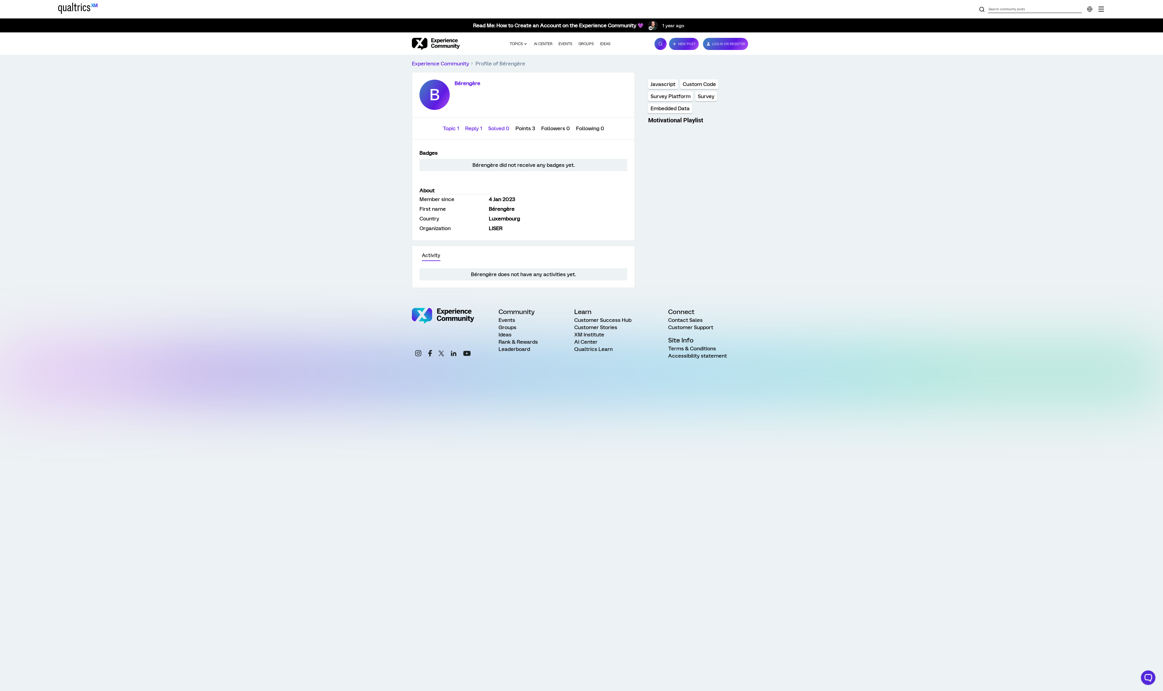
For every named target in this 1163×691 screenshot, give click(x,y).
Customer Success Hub (602, 320)
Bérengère (467, 83)
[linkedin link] (453, 354)
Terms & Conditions (692, 349)
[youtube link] (467, 354)
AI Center (543, 44)
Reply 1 (474, 128)
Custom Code (699, 84)
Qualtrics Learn (593, 349)
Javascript (663, 84)
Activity (431, 255)
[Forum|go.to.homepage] (436, 44)
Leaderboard (514, 349)
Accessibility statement (697, 356)
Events (565, 44)
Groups (586, 44)
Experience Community (440, 64)
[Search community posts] (982, 9)
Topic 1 (451, 128)
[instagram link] (418, 354)
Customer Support (690, 327)
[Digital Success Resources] (1101, 9)
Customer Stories (595, 327)
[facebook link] (430, 354)
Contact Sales (685, 320)
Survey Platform (671, 96)
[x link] (441, 354)
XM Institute (589, 335)
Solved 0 (499, 128)
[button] (684, 44)
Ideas (605, 44)
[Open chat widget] (1148, 677)
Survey (706, 96)
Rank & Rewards (518, 342)
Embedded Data (670, 108)
